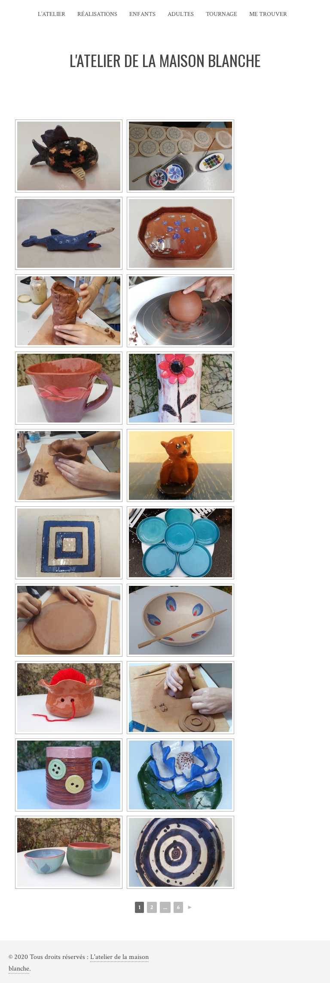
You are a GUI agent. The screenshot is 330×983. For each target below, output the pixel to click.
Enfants (142, 14)
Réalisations (97, 14)
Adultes (181, 14)
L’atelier (51, 14)
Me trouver (268, 14)
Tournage (221, 14)
